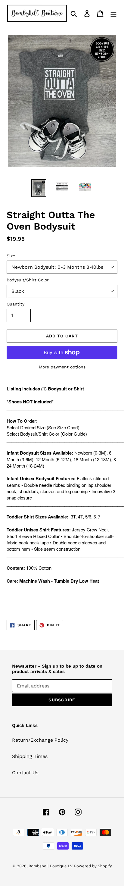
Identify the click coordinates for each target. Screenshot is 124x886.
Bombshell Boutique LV (51, 866)
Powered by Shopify (93, 866)
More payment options (62, 367)
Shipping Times (30, 756)
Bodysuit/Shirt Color (28, 279)
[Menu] (113, 13)
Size (11, 255)
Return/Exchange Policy (40, 740)
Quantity (15, 304)
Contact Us (25, 772)
